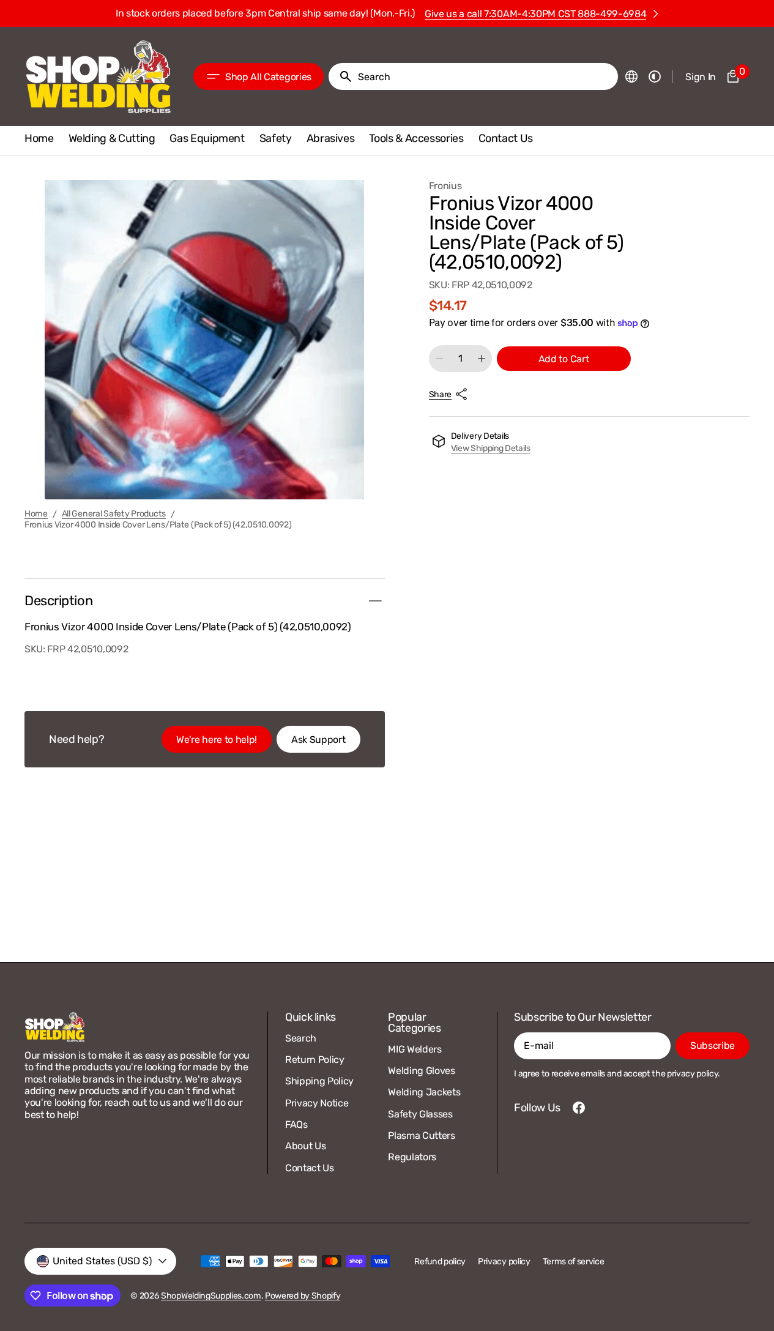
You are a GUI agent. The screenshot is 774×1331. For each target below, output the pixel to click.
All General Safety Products (114, 514)
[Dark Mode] (655, 76)
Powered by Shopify (302, 1296)
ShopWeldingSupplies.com (211, 1296)
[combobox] (485, 76)
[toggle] (375, 601)
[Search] (341, 76)
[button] (631, 76)
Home (36, 514)
